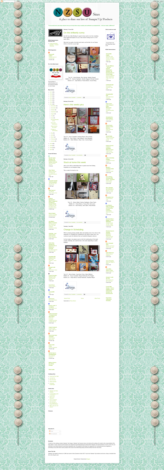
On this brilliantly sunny (74, 33)
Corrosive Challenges (52, 384)
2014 (51, 98)
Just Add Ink (52, 378)
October (53, 109)
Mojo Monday (53, 379)
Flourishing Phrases (53, 300)
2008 (51, 147)
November (53, 107)
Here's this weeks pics (74, 104)
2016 (51, 94)
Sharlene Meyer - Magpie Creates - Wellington (110, 220)
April (52, 135)
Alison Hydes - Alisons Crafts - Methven (110, 127)
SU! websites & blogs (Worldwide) (54, 403)
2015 (51, 96)
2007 (51, 149)
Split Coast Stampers (52, 397)
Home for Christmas (53, 347)
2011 (51, 104)
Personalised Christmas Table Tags (109, 87)
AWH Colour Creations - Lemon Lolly (52, 260)
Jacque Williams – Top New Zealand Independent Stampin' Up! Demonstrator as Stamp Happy (110, 70)
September (53, 111)
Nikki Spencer (52, 190)
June (52, 118)
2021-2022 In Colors (53, 269)
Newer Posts (67, 298)
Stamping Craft (109, 197)
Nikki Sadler (52, 369)
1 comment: (79, 97)
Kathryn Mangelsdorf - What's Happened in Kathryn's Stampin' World (53, 201)
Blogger (88, 459)
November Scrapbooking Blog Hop (110, 110)
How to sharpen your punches (53, 400)
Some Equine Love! (53, 308)
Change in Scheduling (73, 229)
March (52, 137)
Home (82, 298)
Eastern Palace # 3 (110, 271)
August (52, 113)
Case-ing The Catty (54, 376)
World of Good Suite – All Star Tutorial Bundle (110, 139)
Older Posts (97, 298)
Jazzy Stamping (110, 261)
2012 (51, 102)
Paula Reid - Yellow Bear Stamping (109, 299)
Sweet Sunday (53, 381)
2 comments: (79, 294)
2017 (51, 92)
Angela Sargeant (53, 327)
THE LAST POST (109, 119)
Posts (51, 431)
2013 (51, 100)
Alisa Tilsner (52, 170)
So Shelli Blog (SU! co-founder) (54, 394)
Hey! (50, 293)
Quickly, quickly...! (52, 286)
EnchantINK (51, 291)
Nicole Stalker (52, 213)
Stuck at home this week (75, 162)
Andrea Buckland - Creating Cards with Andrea (53, 315)
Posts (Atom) (73, 300)
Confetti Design (109, 84)
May (52, 133)
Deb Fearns (51, 298)
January (53, 141)
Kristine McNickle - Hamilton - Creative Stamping (54, 45)
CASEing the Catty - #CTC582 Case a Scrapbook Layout (53, 206)
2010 (51, 143)
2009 (51, 145)
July (52, 115)
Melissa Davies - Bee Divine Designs (53, 364)
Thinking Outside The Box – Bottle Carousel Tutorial (109, 224)
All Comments (53, 433)
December (53, 105)
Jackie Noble (109, 136)
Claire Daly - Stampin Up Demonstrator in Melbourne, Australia (53, 245)
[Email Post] (84, 97)
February (53, 139)
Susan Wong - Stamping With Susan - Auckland (110, 178)
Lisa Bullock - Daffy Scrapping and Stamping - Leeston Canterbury (110, 208)
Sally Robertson (110, 252)
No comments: (80, 155)
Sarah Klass (52, 285)
